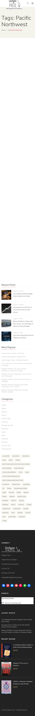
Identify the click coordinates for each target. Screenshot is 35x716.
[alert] (17, 603)
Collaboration (16, 484)
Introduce (4, 422)
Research (4, 442)
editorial (26, 492)
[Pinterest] (20, 585)
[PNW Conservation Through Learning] (17, 172)
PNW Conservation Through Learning (16, 188)
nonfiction (21, 504)
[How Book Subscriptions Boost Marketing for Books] (6, 336)
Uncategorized (6, 449)
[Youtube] (16, 585)
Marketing (4, 429)
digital (4, 492)
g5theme (12, 496)
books (20, 472)
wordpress (22, 517)
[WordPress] (29, 585)
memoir (13, 504)
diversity (11, 492)
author (11, 460)
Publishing (19, 135)
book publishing (18, 468)
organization (17, 509)
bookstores (5, 484)
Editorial (4, 412)
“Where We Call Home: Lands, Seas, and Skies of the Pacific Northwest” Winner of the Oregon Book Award (17, 64)
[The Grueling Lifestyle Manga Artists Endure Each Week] (6, 295)
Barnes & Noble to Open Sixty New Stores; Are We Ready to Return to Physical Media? (23, 323)
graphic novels (22, 496)
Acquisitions (15, 456)
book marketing (6, 468)
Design (3, 405)
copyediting (26, 484)
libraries (21, 500)
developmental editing (20, 488)
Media (18, 74)
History (3, 415)
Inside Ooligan (8, 197)
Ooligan (29, 504)
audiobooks (25, 456)
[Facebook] (3, 585)
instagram (5, 500)
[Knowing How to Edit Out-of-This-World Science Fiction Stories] (6, 308)
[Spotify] (25, 585)
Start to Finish (25, 255)
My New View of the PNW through (17, 244)
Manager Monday (7, 425)
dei (3, 488)
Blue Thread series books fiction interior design (16, 464)
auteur (4, 460)
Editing (19, 492)
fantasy (4, 496)
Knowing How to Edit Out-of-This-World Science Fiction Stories (22, 309)
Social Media (12, 517)
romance (27, 513)
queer (13, 513)
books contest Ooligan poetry (10, 476)
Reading (20, 513)
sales (4, 517)
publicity (25, 509)
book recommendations (9, 472)
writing (4, 521)
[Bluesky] (12, 585)
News (3, 435)
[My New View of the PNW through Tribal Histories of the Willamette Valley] (17, 230)
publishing (5, 513)
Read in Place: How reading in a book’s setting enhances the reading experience (16, 126)
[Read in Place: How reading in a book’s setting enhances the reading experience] (17, 109)
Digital (3, 408)
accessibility (5, 456)
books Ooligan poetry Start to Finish (12, 480)
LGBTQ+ (13, 500)
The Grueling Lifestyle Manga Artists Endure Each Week (16, 621)
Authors (18, 460)
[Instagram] (8, 585)
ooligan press (6, 509)
